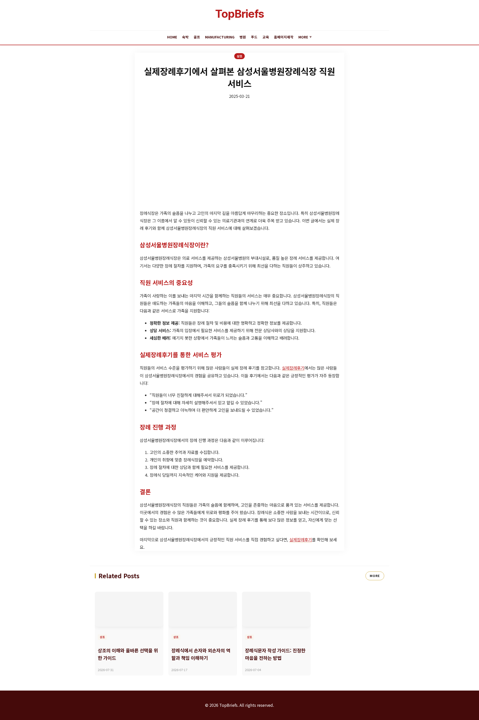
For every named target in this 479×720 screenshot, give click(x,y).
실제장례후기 (293, 368)
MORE (375, 575)
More (305, 36)
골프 (197, 36)
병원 (243, 36)
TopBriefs (239, 13)
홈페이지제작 (283, 36)
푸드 (254, 36)
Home (172, 36)
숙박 (185, 36)
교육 (265, 36)
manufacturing (220, 36)
